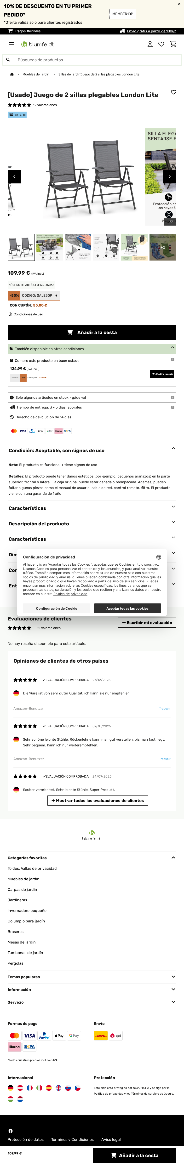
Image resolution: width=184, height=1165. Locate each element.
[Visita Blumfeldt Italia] (39, 1088)
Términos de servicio (145, 1093)
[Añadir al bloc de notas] (173, 92)
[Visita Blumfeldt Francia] (30, 1088)
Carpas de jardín (22, 889)
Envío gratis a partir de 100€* (151, 31)
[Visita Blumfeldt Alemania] (10, 1088)
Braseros (15, 931)
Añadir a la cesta (96, 332)
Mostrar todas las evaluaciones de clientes (99, 800)
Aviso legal (111, 1139)
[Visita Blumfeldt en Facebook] (10, 1131)
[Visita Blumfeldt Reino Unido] (58, 1088)
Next (169, 176)
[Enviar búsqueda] (8, 60)
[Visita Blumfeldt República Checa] (77, 1088)
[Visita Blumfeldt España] (49, 1088)
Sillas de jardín (69, 74)
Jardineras (17, 900)
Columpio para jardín (26, 921)
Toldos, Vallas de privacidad (32, 868)
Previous (14, 176)
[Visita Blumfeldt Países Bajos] (20, 1099)
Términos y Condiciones (72, 1139)
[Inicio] (16, 74)
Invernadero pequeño (27, 910)
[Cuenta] (150, 44)
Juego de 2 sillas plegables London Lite (110, 74)
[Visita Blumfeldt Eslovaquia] (68, 1088)
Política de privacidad (108, 1093)
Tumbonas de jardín (25, 952)
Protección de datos (26, 1139)
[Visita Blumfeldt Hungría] (10, 1099)
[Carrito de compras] (173, 44)
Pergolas (15, 963)
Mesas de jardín (22, 942)
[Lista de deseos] (161, 44)
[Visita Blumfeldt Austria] (20, 1088)
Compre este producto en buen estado (47, 360)
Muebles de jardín (36, 74)
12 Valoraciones (45, 105)
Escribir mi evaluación (149, 622)
